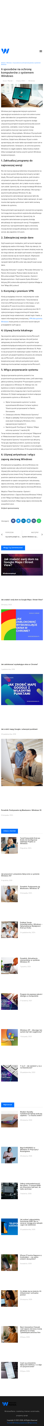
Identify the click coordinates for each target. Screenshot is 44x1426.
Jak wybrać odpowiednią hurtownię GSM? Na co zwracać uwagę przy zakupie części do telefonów (31, 1222)
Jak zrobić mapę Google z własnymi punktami (19, 729)
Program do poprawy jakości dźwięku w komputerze (31, 995)
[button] (41, 51)
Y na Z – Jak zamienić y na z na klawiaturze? (31, 1067)
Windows (9, 62)
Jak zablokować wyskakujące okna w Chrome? (19, 664)
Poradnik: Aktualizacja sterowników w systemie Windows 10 (30, 960)
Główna (3, 62)
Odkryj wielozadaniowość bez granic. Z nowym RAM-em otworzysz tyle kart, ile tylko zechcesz (30, 1186)
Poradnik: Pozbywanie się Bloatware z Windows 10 (21, 810)
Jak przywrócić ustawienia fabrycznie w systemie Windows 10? (20, 875)
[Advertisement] (22, 23)
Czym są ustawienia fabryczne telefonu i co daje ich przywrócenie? (31, 1365)
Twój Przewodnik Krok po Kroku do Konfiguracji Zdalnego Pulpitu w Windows (30, 841)
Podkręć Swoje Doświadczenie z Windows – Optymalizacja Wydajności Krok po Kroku (31, 925)
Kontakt (10, 1423)
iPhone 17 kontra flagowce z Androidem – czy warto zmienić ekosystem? (31, 1257)
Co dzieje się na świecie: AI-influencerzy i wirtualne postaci (31, 1293)
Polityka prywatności (21, 1423)
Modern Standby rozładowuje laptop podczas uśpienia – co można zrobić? (31, 1113)
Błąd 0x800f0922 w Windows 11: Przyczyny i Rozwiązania (29, 1149)
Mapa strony (33, 1423)
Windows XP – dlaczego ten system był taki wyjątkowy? (31, 1031)
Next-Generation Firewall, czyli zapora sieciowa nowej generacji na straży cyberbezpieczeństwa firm (31, 1330)
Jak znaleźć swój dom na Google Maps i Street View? (22, 599)
